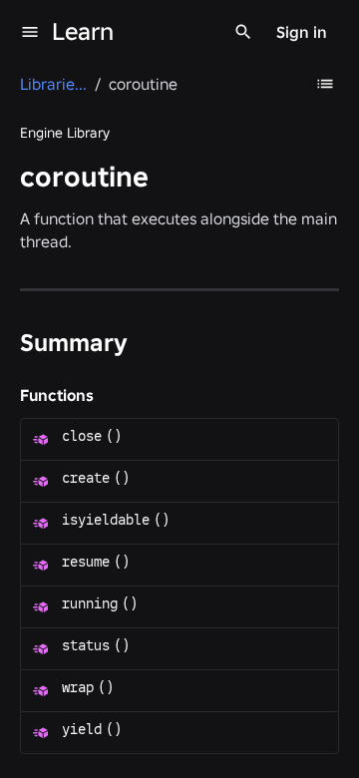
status (86, 645)
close (82, 436)
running (90, 603)
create (86, 478)
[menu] (30, 32)
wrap (78, 687)
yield (82, 729)
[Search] (243, 32)
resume (86, 562)
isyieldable (106, 520)
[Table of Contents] (325, 84)
